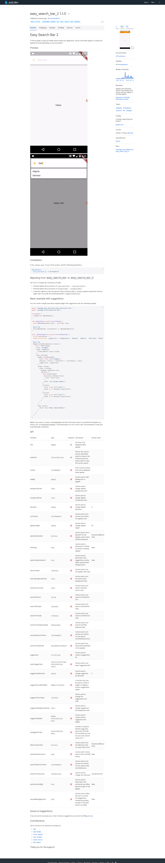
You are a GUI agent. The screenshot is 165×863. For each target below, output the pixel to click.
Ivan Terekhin (37, 837)
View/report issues (122, 99)
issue (91, 816)
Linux (61, 22)
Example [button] (52, 28)
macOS (67, 22)
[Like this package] (101, 22)
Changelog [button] (42, 28)
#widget (129, 111)
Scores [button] (77, 28)
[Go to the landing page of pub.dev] (11, 2)
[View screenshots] (125, 40)
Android (53, 22)
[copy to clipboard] (103, 269)
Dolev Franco (37, 840)
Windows (77, 22)
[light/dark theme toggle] (159, 2)
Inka (34, 829)
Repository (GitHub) (123, 97)
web (71, 22)
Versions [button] (70, 28)
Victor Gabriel (38, 834)
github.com (119, 125)
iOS (58, 22)
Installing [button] (61, 28)
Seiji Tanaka (37, 832)
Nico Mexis (37, 842)
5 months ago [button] (42, 18)
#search (119, 111)
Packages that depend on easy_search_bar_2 (124, 150)
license (130, 133)
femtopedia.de (55, 18)
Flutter (37, 22)
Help (152, 2)
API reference (120, 56)
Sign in (146, 2)
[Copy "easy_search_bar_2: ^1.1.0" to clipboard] (69, 14)
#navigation (127, 108)
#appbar (119, 108)
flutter (118, 141)
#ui (124, 111)
